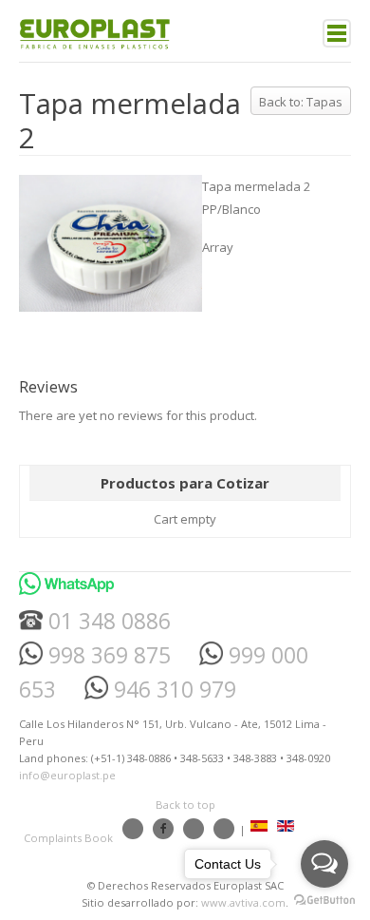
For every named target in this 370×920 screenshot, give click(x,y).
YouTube (193, 828)
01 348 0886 (107, 621)
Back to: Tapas (300, 101)
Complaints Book (68, 838)
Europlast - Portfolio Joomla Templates (95, 33)
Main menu (337, 33)
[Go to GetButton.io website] (324, 900)
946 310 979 (172, 689)
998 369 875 (107, 655)
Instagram (132, 828)
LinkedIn (223, 828)
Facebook (163, 828)
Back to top (185, 804)
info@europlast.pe (67, 775)
